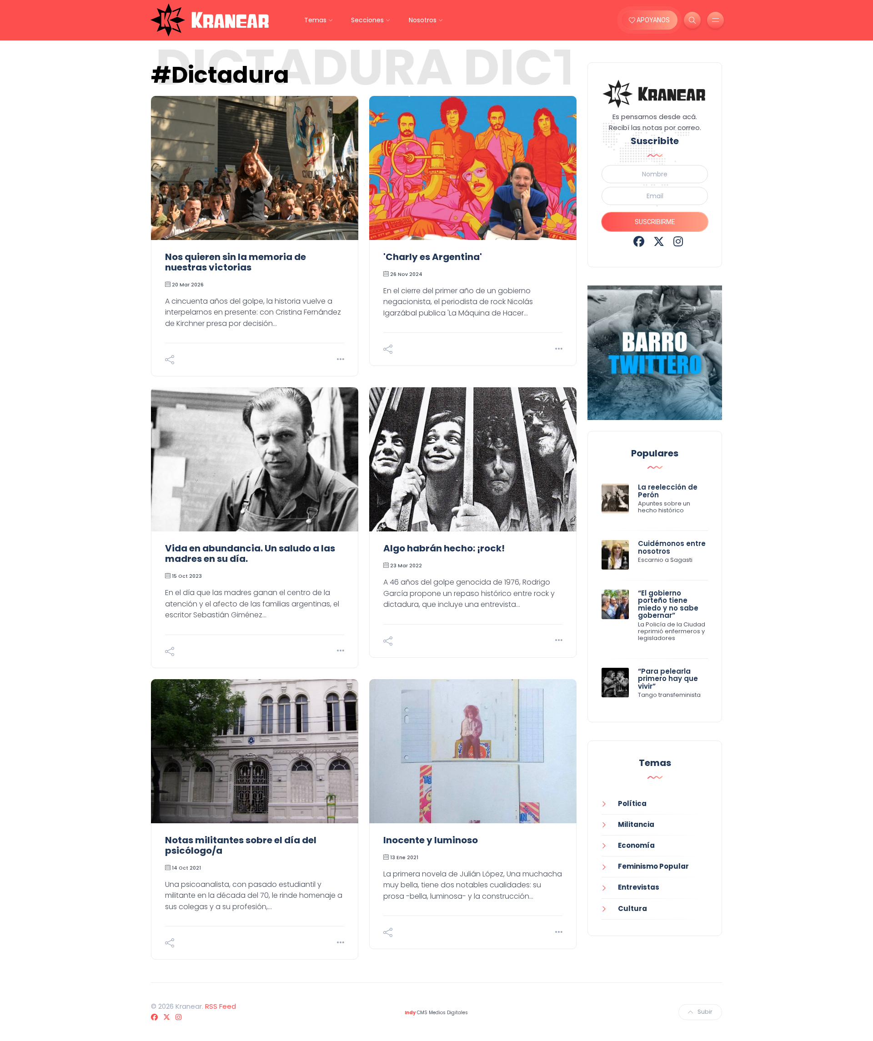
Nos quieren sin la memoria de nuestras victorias (235, 262)
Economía (636, 845)
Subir (704, 1011)
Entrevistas (638, 887)
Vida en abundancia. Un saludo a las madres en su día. (250, 553)
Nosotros (422, 20)
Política (632, 803)
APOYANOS (652, 20)
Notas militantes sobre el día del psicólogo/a (240, 845)
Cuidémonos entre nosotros (672, 547)
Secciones (367, 20)
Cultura (632, 908)
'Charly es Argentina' (432, 256)
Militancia (636, 824)
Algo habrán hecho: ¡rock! (444, 548)
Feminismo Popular (653, 866)
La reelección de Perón (667, 491)
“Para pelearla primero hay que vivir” (668, 678)
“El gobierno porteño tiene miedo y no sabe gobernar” (668, 604)
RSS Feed (220, 1006)
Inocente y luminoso (430, 840)
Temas (315, 20)
